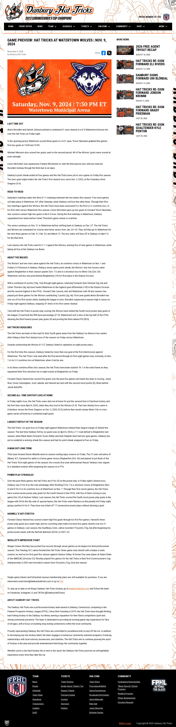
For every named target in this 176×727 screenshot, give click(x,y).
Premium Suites (68, 695)
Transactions (38, 704)
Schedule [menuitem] (69, 26)
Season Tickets (67, 691)
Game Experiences (97, 691)
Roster (35, 686)
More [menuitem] (163, 26)
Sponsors (65, 704)
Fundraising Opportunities (129, 682)
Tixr (61, 581)
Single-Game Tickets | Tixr (72, 686)
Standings (36, 699)
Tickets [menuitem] (87, 26)
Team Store (94, 682)
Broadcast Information (99, 695)
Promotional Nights (97, 686)
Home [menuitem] (10, 26)
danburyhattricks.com (79, 588)
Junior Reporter (96, 708)
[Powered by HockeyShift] (6, 723)
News (34, 682)
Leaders (35, 708)
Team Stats (37, 695)
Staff (34, 712)
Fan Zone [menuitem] (104, 26)
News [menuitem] (40, 26)
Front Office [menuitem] (25, 26)
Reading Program (125, 694)
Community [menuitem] (123, 26)
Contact (64, 699)
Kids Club (93, 704)
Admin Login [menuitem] (125, 723)
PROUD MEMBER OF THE (154, 17)
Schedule (36, 691)
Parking (64, 708)
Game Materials (96, 699)
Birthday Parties (96, 712)
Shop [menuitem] (141, 26)
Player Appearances (126, 698)
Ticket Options (67, 682)
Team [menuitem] (52, 26)
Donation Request (125, 702)
